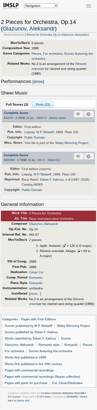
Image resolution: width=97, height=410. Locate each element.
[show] (38, 81)
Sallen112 (54, 160)
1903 (39, 118)
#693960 (9, 160)
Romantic (36, 277)
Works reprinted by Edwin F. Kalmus (30, 338)
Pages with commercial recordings (29, 370)
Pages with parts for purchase (26, 383)
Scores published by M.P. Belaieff (28, 326)
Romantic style (49, 344)
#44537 (8, 118)
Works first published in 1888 (25, 357)
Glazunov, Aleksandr (29, 29)
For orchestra (52, 53)
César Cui (36, 272)
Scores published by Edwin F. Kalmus (31, 332)
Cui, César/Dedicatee (67, 383)
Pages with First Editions (38, 319)
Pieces (36, 53)
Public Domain (34, 137)
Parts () (43, 104)
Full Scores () (17, 104)
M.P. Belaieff (45, 132)
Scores (66, 338)
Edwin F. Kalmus (52, 179)
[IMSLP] (12, 5)
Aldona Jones (57, 118)
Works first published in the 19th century (33, 364)
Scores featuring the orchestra (50, 351)
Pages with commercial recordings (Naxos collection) (42, 376)
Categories (10, 319)
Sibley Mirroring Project (71, 143)
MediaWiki (72, 396)
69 (39, 160)
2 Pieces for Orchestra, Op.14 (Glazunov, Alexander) (56, 34)
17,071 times (44, 396)
